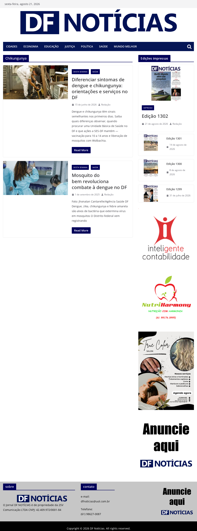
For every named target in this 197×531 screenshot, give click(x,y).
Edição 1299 (174, 189)
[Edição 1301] (150, 145)
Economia (30, 46)
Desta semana (80, 71)
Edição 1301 (174, 138)
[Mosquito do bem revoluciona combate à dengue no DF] (35, 178)
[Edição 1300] (150, 170)
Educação (51, 46)
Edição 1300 (174, 164)
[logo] (39, 496)
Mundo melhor (125, 46)
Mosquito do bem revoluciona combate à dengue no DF (99, 181)
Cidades (11, 46)
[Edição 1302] (166, 83)
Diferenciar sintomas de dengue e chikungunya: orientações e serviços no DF (100, 88)
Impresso (148, 107)
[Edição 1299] (150, 193)
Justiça (70, 46)
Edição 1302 (155, 116)
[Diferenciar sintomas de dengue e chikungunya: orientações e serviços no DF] (35, 82)
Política (87, 46)
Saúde (103, 46)
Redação (105, 104)
